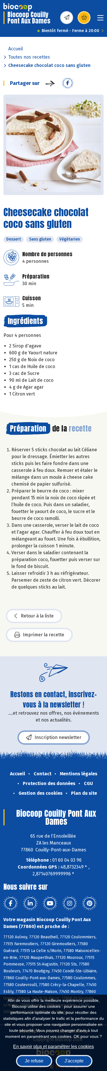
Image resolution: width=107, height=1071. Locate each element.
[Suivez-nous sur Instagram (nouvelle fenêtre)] (69, 903)
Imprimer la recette (43, 634)
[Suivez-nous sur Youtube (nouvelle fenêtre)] (50, 903)
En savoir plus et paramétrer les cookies (53, 1046)
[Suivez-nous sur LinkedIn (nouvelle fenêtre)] (30, 903)
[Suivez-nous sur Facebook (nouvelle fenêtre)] (10, 903)
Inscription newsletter (58, 737)
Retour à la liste (37, 616)
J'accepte (74, 1060)
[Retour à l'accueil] (17, 7)
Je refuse (34, 1060)
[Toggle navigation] (100, 19)
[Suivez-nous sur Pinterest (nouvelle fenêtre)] (89, 903)
